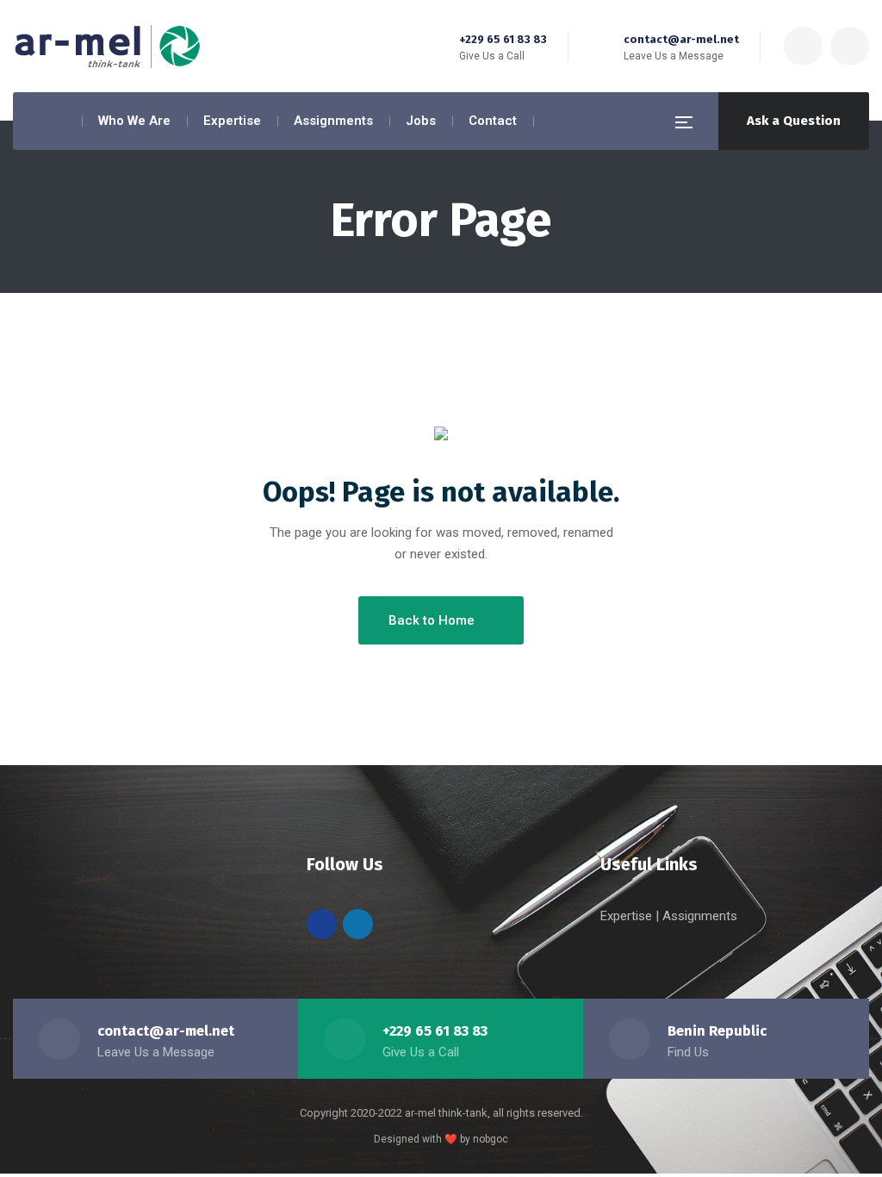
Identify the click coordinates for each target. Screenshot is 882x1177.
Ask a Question (794, 120)
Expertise (627, 916)
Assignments (699, 916)
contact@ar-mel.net (681, 39)
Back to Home (431, 620)
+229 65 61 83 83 (503, 39)
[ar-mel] (107, 46)
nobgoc (490, 1139)
